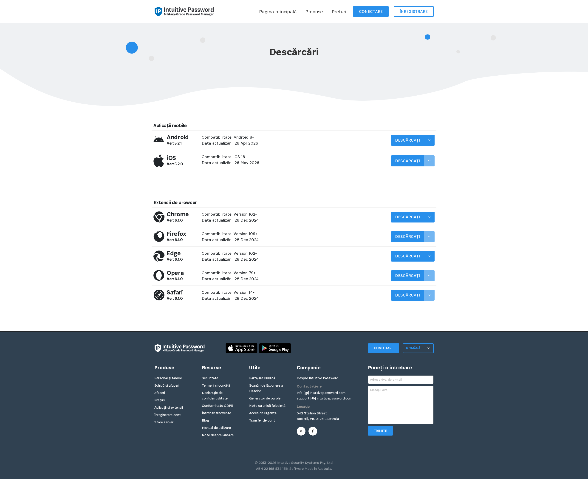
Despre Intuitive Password (317, 378)
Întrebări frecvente (216, 413)
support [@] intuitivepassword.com (324, 398)
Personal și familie (168, 378)
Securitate (210, 378)
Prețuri (339, 12)
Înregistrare (414, 11)
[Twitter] (301, 431)
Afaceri (159, 393)
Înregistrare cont (167, 415)
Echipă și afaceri (166, 385)
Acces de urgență (263, 413)
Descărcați (407, 140)
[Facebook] (312, 431)
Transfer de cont (262, 420)
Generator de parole (264, 398)
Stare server (163, 422)
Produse (314, 12)
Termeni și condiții (216, 385)
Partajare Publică (262, 378)
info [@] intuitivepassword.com (321, 393)
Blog (205, 420)
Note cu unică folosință (267, 405)
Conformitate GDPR (217, 405)
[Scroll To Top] (580, 474)
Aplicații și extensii (168, 407)
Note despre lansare (218, 435)
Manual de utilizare (216, 427)
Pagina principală (278, 12)
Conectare (371, 11)
